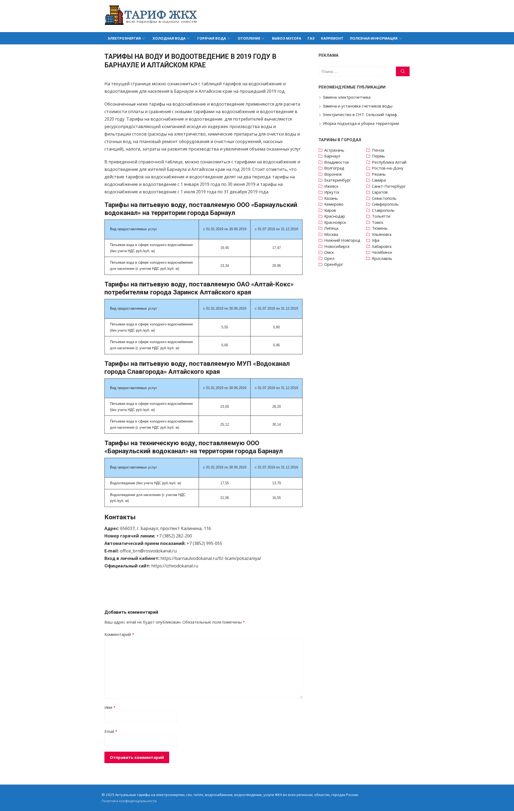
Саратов (380, 192)
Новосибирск (337, 246)
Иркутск (331, 192)
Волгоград (334, 168)
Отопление (249, 38)
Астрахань (334, 150)
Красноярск (335, 222)
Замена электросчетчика (347, 97)
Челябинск (382, 252)
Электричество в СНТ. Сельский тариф (360, 114)
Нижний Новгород (342, 240)
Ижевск (331, 186)
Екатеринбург (337, 180)
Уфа (375, 240)
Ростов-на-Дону (387, 168)
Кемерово (333, 204)
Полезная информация (374, 38)
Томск (377, 222)
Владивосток (336, 162)
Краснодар (334, 216)
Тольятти (381, 216)
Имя (109, 707)
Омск (329, 252)
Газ (311, 38)
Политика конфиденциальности (129, 800)
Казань (331, 198)
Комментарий (119, 634)
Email (110, 731)
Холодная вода (169, 38)
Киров (330, 210)
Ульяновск (382, 234)
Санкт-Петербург (389, 186)
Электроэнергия (124, 38)
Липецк (331, 228)
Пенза (378, 150)
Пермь (378, 156)
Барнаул (332, 156)
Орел (329, 258)
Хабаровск (382, 246)
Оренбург (333, 264)
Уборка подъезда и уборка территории (361, 123)
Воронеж (333, 174)
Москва (331, 234)
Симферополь (385, 204)
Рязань (379, 174)
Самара (379, 180)
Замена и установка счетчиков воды (357, 106)
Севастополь (384, 198)
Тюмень (380, 228)
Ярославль (382, 258)
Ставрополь (383, 210)
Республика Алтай (389, 162)
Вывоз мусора (286, 38)
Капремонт (332, 38)
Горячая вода (211, 38)
